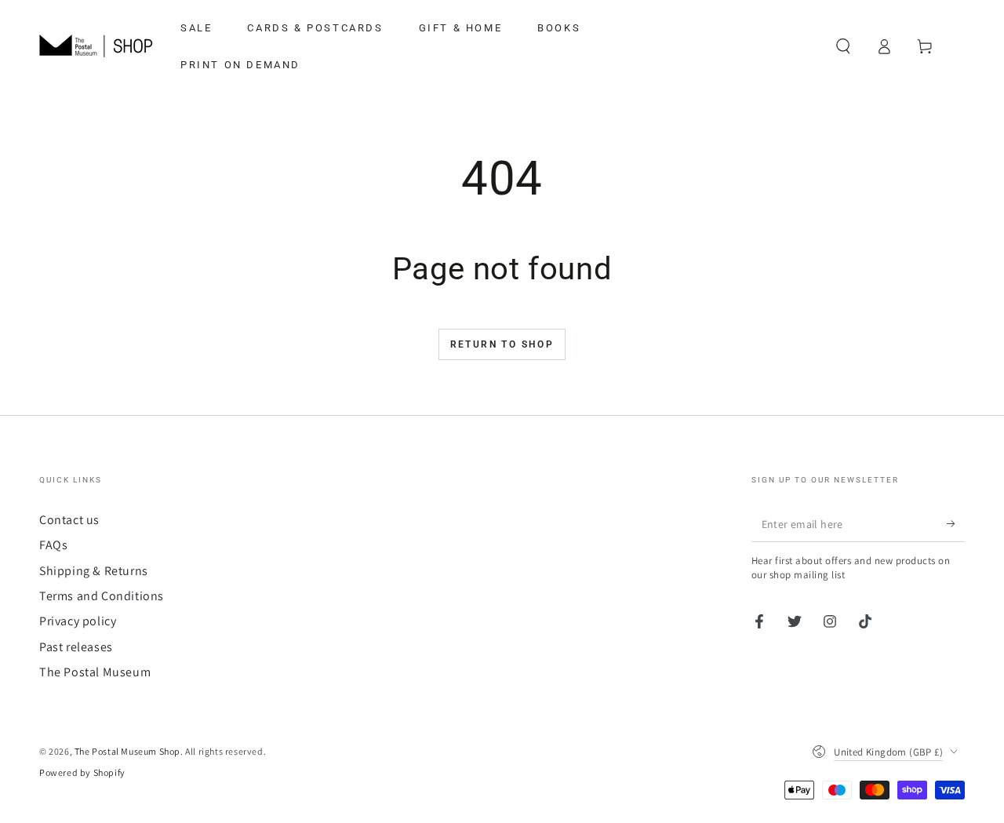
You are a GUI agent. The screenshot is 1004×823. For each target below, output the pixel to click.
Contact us (69, 520)
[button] (843, 46)
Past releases (76, 647)
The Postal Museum (95, 672)
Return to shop (502, 344)
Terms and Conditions (101, 596)
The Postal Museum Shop (127, 751)
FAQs (53, 545)
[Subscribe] (956, 524)
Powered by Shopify (82, 772)
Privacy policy (77, 621)
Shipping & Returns (93, 571)
